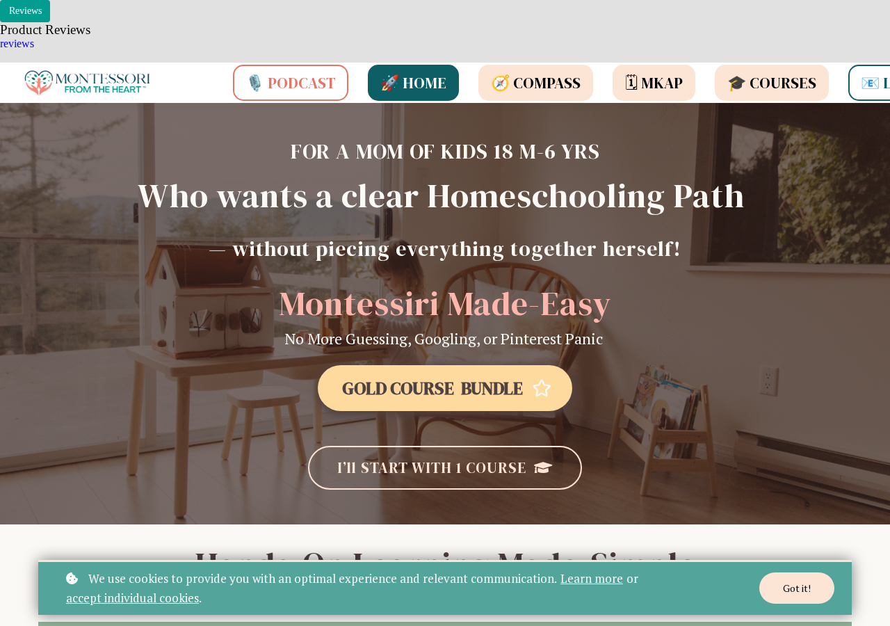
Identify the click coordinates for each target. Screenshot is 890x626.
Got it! (797, 588)
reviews (17, 43)
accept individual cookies (132, 598)
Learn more (591, 578)
